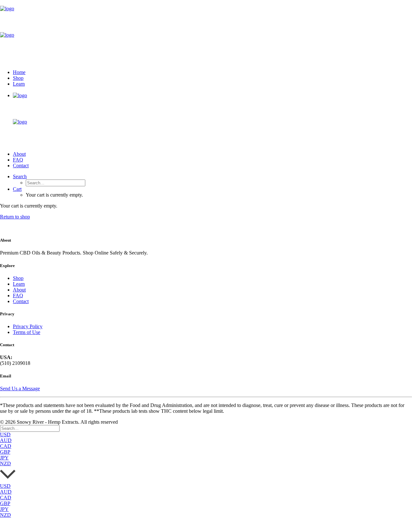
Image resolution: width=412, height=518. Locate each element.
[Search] (30, 428)
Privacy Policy (27, 326)
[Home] (11, 228)
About (19, 154)
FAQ (18, 159)
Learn (19, 84)
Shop (18, 78)
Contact (21, 165)
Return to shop (15, 216)
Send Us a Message (20, 388)
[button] (20, 176)
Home (19, 72)
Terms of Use (26, 332)
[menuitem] (212, 72)
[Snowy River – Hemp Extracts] (206, 32)
